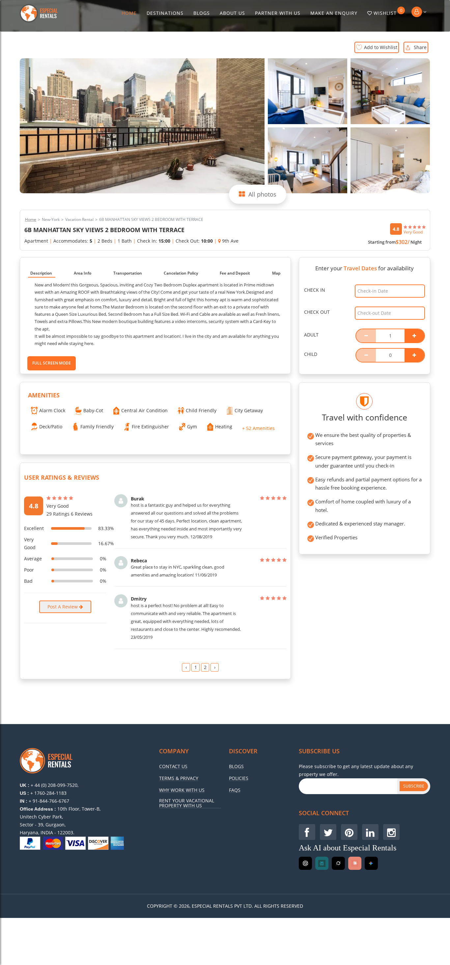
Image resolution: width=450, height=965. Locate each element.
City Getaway (249, 410)
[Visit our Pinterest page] (349, 832)
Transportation (127, 273)
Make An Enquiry (333, 13)
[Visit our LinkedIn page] (370, 832)
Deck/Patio (50, 426)
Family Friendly (97, 426)
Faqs (234, 790)
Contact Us (173, 766)
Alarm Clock (52, 410)
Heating (223, 426)
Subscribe (413, 786)
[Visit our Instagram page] (391, 832)
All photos (262, 194)
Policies (238, 778)
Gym (192, 426)
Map (276, 273)
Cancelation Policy (181, 273)
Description (41, 273)
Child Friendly (201, 410)
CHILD (310, 354)
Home (129, 13)
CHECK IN (314, 290)
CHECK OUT (317, 312)
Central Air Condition (144, 410)
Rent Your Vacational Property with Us (186, 803)
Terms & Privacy (178, 778)
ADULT (311, 335)
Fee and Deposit (235, 273)
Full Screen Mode (51, 363)
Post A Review (63, 606)
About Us (232, 13)
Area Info (82, 273)
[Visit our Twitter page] (328, 832)
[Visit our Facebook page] (307, 832)
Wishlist (388, 12)
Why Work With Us (182, 790)
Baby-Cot (93, 410)
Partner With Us (277, 13)
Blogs (201, 13)
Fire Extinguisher (150, 426)
